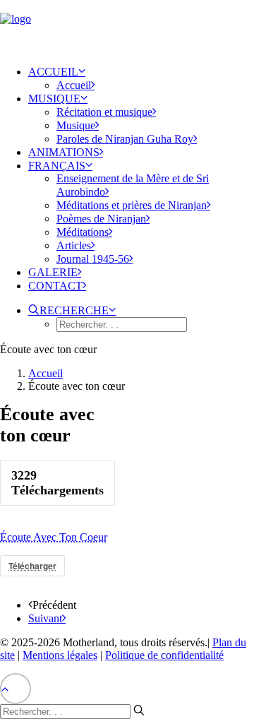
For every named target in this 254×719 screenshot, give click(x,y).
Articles (73, 245)
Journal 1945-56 (92, 259)
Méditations (82, 232)
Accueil (53, 72)
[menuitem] (141, 78)
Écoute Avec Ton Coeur (53, 537)
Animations (63, 152)
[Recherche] (72, 711)
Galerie (53, 272)
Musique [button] (54, 99)
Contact (55, 286)
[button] (72, 310)
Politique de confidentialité (164, 655)
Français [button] (56, 166)
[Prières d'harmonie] (127, 27)
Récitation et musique (104, 112)
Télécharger (32, 565)
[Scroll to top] (15, 688)
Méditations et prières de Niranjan (131, 205)
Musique (75, 125)
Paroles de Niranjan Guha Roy (124, 139)
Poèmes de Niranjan (101, 219)
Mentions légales (60, 655)
